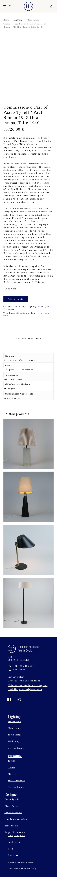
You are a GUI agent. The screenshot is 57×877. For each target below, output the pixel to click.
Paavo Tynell (44, 306)
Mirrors (12, 773)
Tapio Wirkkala (13, 812)
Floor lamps (33, 19)
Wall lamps (14, 741)
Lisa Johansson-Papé (16, 819)
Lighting (18, 19)
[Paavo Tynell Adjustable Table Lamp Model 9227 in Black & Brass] (28, 550)
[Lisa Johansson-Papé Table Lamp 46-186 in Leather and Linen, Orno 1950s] (28, 497)
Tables (11, 760)
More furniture (16, 780)
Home (6, 19)
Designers (12, 794)
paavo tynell (42, 313)
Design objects (16, 835)
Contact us (19, 669)
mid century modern (25, 313)
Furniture (15, 755)
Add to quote (15, 298)
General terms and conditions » (26, 680)
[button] (4, 6)
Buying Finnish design (21, 861)
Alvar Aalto (11, 805)
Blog (10, 848)
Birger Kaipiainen (15, 832)
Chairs (11, 767)
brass (11, 313)
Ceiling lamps (16, 747)
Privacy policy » (17, 676)
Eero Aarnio (11, 825)
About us (13, 855)
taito (5, 315)
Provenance (8, 309)
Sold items (14, 841)
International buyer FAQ (22, 868)
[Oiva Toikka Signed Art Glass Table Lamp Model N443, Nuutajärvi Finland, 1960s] (28, 444)
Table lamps (15, 734)
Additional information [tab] (28, 338)
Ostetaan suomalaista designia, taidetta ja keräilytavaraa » (27, 687)
